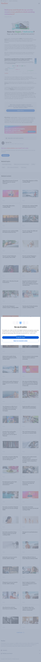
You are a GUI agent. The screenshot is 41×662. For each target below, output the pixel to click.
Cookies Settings (20, 335)
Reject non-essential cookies (20, 340)
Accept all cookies (20, 337)
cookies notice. (33, 333)
